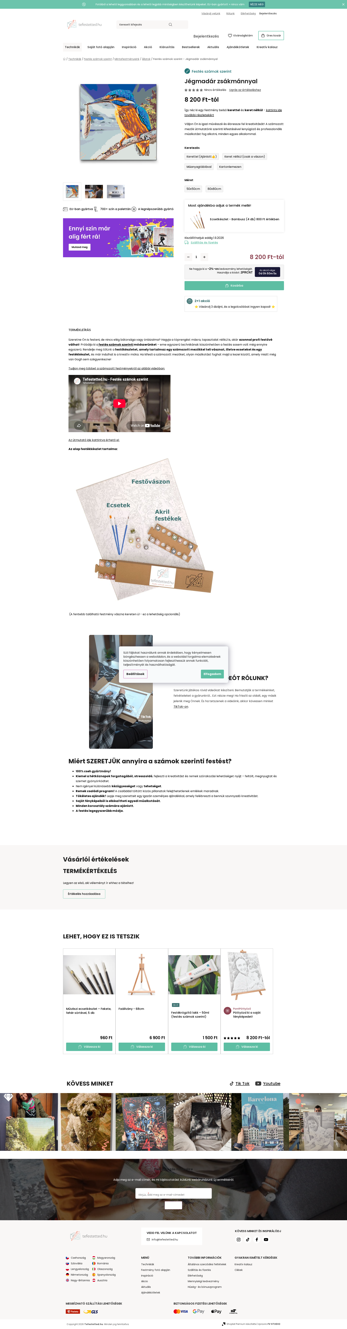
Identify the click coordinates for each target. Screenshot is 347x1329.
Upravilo (269, 1324)
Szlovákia (76, 1263)
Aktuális (146, 1287)
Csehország (78, 1258)
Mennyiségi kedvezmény (203, 1281)
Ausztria (102, 1280)
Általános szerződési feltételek (207, 1264)
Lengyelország (80, 1269)
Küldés (173, 1205)
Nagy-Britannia (80, 1280)
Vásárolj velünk (210, 13)
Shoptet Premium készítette (241, 1324)
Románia (103, 1263)
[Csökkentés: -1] (188, 257)
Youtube (271, 1083)
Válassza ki (92, 1047)
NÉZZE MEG (257, 4)
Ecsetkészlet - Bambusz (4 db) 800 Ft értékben (244, 219)
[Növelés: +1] (204, 257)
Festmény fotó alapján (155, 1270)
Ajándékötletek (150, 1292)
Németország (79, 1275)
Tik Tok (243, 1083)
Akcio (144, 1281)
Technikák (147, 1264)
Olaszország (105, 1269)
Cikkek (239, 1270)
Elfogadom (212, 674)
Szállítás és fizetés (204, 242)
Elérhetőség (248, 13)
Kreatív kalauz (243, 1264)
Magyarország (106, 1258)
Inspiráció (147, 1275)
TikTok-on (181, 706)
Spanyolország (106, 1275)
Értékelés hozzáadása (84, 894)
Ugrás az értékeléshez (245, 90)
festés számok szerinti (115, 344)
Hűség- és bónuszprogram (205, 1287)
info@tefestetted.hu (165, 1239)
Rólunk (230, 13)
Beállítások (135, 674)
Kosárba (237, 285)
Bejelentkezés (206, 36)
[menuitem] (72, 47)
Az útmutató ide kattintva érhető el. (93, 440)
